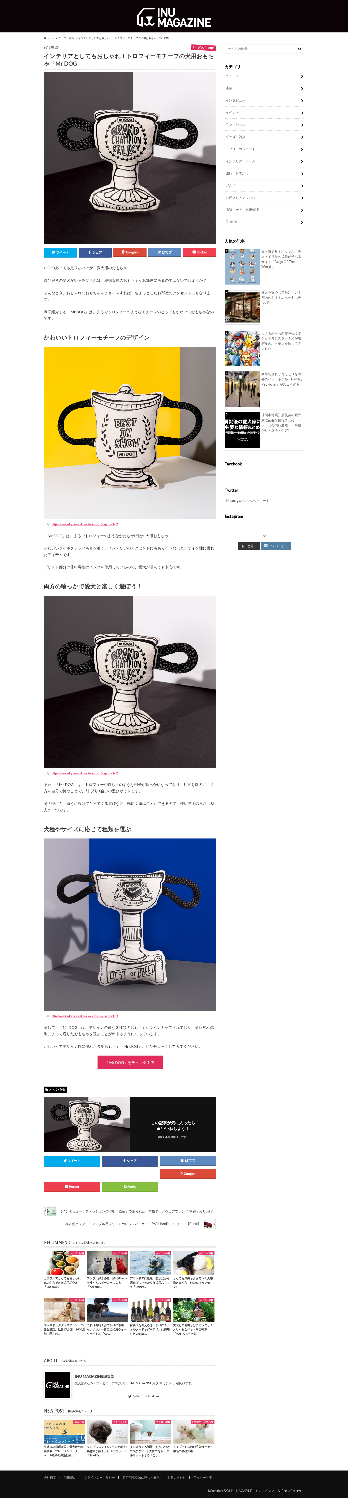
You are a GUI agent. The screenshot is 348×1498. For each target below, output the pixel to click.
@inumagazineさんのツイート (247, 501)
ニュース (232, 76)
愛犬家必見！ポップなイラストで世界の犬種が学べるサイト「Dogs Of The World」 (281, 259)
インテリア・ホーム (240, 161)
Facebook (153, 1396)
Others (231, 222)
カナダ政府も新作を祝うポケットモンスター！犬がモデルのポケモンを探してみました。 (281, 341)
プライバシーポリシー (99, 1477)
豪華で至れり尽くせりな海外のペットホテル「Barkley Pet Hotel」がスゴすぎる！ (282, 379)
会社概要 (50, 1477)
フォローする (278, 546)
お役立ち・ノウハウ (240, 198)
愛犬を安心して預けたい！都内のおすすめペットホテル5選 (281, 297)
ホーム (50, 38)
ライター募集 (203, 1477)
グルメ (231, 185)
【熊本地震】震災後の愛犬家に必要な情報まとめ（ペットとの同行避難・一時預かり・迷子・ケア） (281, 422)
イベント (232, 112)
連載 (229, 88)
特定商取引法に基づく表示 (141, 1477)
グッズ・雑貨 (66, 38)
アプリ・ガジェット (240, 149)
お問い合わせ (176, 1477)
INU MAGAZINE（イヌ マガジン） (253, 1491)
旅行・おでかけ (237, 173)
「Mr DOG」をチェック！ (127, 1062)
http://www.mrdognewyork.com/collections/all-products (83, 524)
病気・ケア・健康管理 (242, 210)
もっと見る (249, 546)
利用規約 (70, 1477)
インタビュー (235, 100)
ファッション (235, 124)
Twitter (136, 1396)
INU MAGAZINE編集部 (95, 1376)
